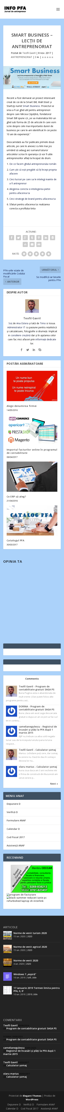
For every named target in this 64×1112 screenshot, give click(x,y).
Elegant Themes (32, 1095)
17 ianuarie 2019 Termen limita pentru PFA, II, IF (36, 989)
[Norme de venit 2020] (7, 963)
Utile (34, 977)
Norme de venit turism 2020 (30, 933)
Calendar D (13, 828)
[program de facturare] (21, 894)
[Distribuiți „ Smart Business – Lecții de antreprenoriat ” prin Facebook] (11, 237)
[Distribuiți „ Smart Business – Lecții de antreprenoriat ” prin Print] (38, 244)
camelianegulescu (14, 1047)
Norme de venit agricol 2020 (30, 946)
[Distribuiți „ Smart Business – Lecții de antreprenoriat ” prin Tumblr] (32, 237)
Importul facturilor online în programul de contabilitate (32, 451)
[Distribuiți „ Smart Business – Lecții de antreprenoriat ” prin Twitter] (18, 237)
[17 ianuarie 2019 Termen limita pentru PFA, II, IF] (7, 990)
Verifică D (12, 812)
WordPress (32, 1099)
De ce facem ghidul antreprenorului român (32, 163)
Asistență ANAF (16, 845)
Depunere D (13, 803)
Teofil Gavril (28, 53)
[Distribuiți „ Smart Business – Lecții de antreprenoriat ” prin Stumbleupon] (25, 244)
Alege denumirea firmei (22, 406)
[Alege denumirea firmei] (32, 386)
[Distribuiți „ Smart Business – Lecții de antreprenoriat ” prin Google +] (25, 237)
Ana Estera (22, 323)
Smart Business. (31, 106)
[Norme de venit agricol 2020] (7, 949)
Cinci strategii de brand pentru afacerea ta (32, 198)
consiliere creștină (21, 335)
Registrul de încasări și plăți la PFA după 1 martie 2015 (29, 1052)
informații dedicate (45, 339)
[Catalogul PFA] (32, 520)
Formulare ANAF (16, 820)
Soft (29, 977)
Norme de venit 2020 (25, 960)
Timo (43, 323)
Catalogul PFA (15, 540)
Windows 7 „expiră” (24, 974)
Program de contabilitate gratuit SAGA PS (31, 1028)
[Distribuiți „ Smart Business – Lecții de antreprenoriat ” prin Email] (32, 244)
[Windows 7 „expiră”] (7, 976)
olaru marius (11, 1073)
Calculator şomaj (16, 1065)
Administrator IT (16, 327)
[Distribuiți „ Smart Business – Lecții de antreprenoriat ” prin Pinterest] (38, 237)
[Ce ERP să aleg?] (32, 477)
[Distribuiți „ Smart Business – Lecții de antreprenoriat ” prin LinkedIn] (45, 237)
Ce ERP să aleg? (16, 496)
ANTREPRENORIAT (21, 57)
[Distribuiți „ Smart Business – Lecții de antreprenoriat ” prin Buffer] (52, 237)
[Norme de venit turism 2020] (7, 935)
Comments (32, 678)
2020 (29, 936)
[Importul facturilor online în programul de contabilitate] (32, 430)
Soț (10, 323)
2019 (29, 994)
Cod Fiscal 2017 (16, 837)
